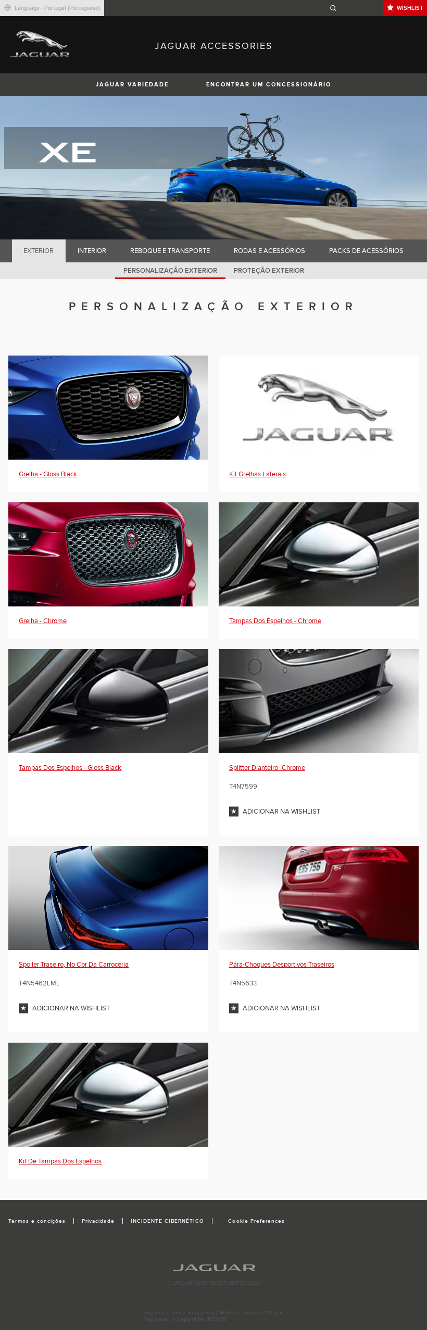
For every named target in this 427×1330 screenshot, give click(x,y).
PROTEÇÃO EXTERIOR (269, 271)
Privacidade (98, 1221)
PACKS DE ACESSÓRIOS (366, 251)
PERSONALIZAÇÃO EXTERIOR (170, 271)
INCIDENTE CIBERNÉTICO (168, 1221)
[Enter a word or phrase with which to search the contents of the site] (354, 8)
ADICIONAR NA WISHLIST (281, 811)
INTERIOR (92, 251)
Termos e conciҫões (37, 1221)
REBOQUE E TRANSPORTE (170, 251)
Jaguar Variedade (132, 84)
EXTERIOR (38, 251)
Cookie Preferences (256, 1221)
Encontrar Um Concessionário (268, 84)
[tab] (39, 250)
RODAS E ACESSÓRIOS (269, 251)
